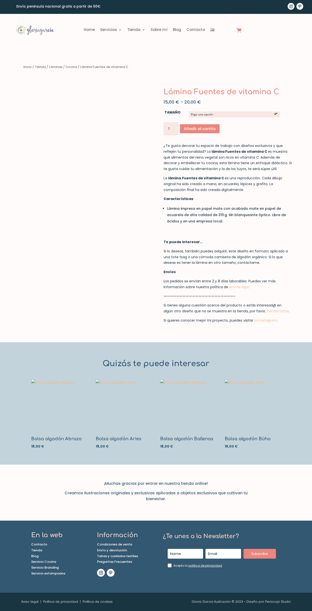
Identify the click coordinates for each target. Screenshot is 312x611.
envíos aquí (239, 287)
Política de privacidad (60, 601)
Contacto (195, 29)
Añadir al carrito (200, 129)
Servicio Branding (45, 567)
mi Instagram (265, 320)
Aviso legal (30, 601)
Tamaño (173, 112)
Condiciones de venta (114, 544)
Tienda (133, 29)
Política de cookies (97, 601)
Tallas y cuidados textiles (117, 556)
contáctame (278, 311)
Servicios (108, 29)
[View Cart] (239, 30)
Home (89, 29)
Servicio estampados (48, 573)
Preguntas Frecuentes (114, 561)
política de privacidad (205, 565)
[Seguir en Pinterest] (299, 6)
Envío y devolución (112, 550)
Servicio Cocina (43, 561)
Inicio (27, 67)
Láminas (55, 67)
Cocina (71, 67)
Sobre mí (159, 29)
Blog (177, 29)
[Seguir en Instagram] (291, 6)
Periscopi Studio (278, 601)
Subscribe (259, 553)
